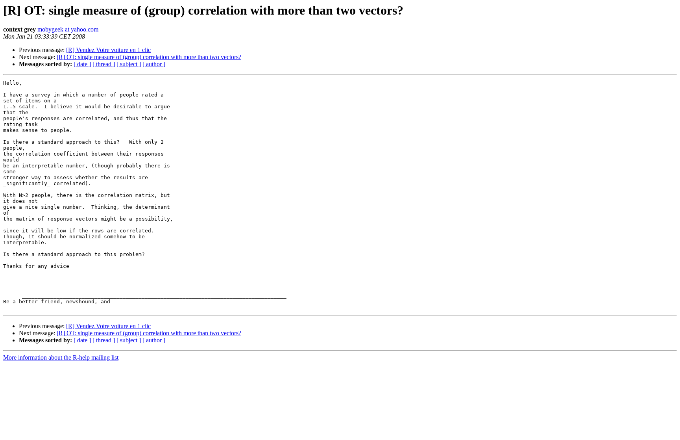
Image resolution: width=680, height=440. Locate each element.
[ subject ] (128, 64)
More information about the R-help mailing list (60, 357)
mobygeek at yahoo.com (67, 29)
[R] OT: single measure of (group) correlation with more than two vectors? (149, 57)
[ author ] (153, 64)
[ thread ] (103, 64)
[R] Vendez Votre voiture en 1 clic (108, 49)
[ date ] (82, 64)
